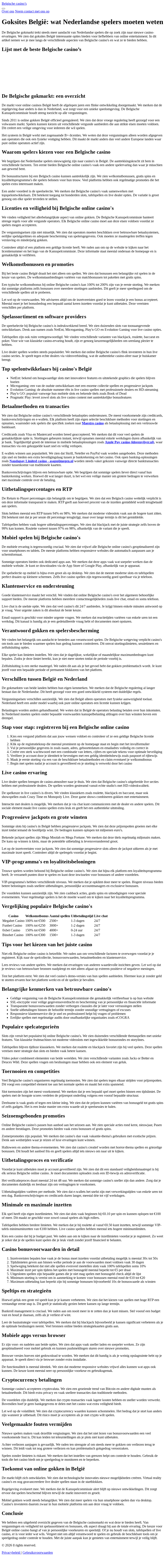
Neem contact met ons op (32, 11)
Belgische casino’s (14, 3)
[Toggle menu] (3, 8)
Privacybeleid (11, 1552)
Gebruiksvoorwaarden (38, 1552)
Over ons (8, 11)
